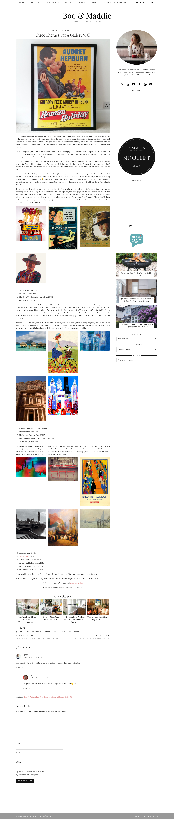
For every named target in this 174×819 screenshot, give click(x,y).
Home (21, 2)
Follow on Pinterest (138, 226)
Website (19, 762)
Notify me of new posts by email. (29, 775)
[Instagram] (137, 2)
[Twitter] (133, 2)
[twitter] (122, 84)
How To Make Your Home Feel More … (51, 618)
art (20, 632)
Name (19, 743)
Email (19, 753)
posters (78, 632)
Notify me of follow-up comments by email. (32, 771)
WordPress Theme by (145, 816)
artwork (39, 632)
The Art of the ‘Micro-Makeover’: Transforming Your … (27, 619)
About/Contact (46, 816)
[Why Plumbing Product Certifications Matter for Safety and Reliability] (74, 607)
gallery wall (51, 632)
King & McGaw (66, 632)
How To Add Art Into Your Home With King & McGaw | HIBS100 (48, 697)
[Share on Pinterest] (24, 628)
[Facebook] (144, 2)
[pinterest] (145, 84)
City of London (24, 556)
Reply (20, 668)
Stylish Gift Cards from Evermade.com (37, 637)
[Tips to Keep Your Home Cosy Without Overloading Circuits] (98, 607)
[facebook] (133, 84)
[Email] (152, 2)
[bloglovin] (139, 84)
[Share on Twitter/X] (21, 628)
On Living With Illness (114, 2)
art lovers (28, 632)
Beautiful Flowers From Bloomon (91, 637)
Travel (68, 2)
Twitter (80, 583)
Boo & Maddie (87, 15)
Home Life (70, 30)
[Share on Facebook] (17, 628)
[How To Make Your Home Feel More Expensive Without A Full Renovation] (51, 607)
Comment (20, 716)
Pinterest (73, 583)
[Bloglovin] (148, 2)
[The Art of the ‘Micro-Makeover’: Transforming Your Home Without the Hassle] (27, 607)
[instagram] (128, 84)
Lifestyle (34, 2)
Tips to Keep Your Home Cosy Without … (97, 618)
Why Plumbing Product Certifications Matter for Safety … (74, 619)
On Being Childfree (87, 2)
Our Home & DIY (52, 2)
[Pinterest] (141, 2)
